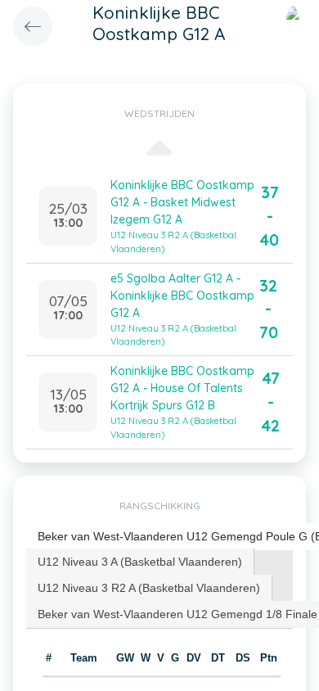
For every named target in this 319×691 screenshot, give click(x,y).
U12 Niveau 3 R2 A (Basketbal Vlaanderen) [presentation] (149, 587)
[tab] (140, 562)
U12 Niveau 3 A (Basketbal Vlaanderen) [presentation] (140, 561)
